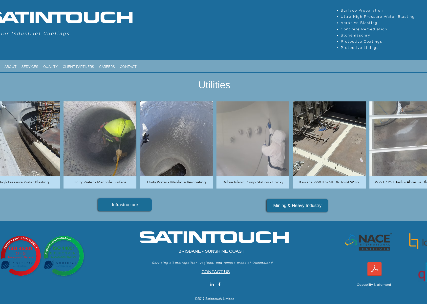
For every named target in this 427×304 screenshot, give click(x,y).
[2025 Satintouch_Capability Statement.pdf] (374, 270)
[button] (100, 145)
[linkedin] (212, 284)
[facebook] (219, 284)
